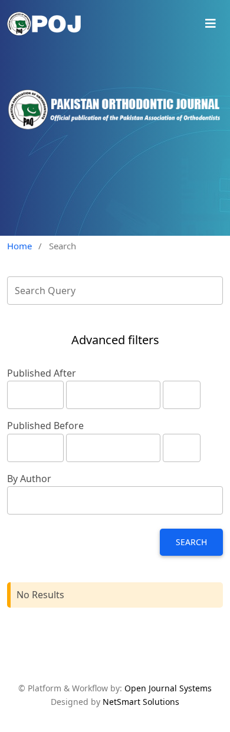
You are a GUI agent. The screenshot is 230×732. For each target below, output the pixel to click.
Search (191, 542)
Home (19, 246)
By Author (29, 478)
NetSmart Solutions (141, 701)
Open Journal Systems (168, 688)
